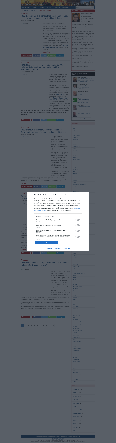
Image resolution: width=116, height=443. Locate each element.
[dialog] (58, 221)
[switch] (78, 220)
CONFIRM (47, 242)
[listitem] (58, 216)
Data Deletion (49, 248)
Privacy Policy (67, 248)
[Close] (85, 195)
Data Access (58, 248)
